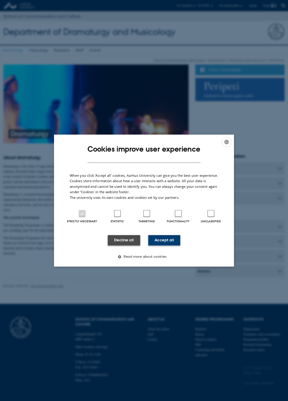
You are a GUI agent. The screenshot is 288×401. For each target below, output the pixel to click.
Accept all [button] (164, 240)
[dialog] (144, 200)
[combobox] (226, 142)
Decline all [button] (124, 240)
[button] (144, 256)
